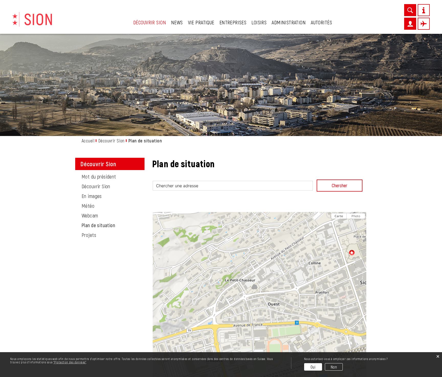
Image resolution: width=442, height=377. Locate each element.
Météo (88, 206)
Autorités (321, 22)
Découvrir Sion (149, 22)
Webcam (90, 215)
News (177, 22)
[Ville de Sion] (32, 19)
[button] (259, 340)
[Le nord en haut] (361, 225)
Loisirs (259, 22)
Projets (89, 235)
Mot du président (99, 176)
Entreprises (233, 22)
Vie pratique (201, 22)
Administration (289, 22)
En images (92, 196)
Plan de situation (111, 225)
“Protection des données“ (69, 362)
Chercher (339, 185)
